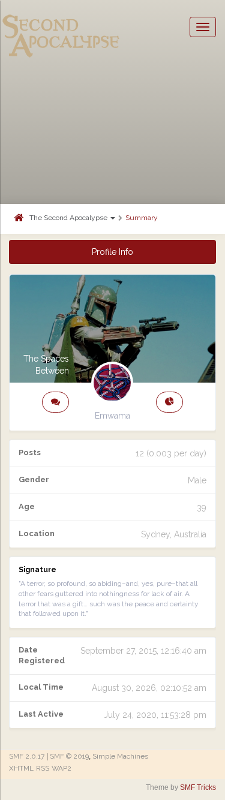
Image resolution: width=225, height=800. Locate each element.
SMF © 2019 (69, 756)
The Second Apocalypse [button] (69, 217)
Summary (141, 217)
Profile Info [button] (112, 252)
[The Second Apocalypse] (61, 27)
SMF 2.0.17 (26, 756)
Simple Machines (120, 756)
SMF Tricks (198, 787)
